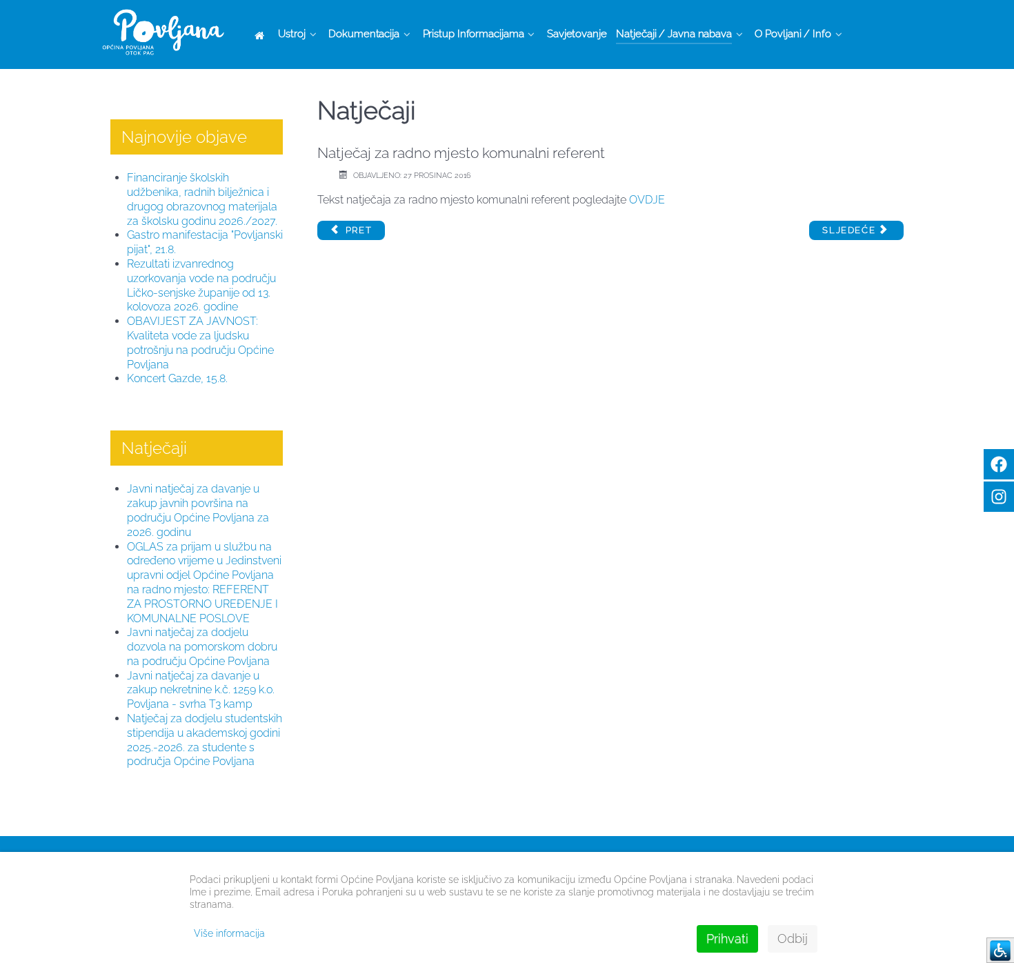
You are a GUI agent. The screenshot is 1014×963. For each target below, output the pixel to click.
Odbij (792, 938)
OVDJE (647, 199)
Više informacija (229, 933)
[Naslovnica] (262, 35)
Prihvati (727, 938)
